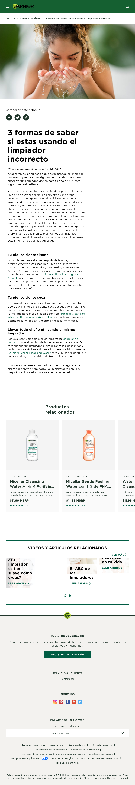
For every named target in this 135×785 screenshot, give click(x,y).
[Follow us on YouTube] (74, 701)
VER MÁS (118, 554)
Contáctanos (67, 678)
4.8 (27, 505)
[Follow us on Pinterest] (61, 701)
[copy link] (26, 117)
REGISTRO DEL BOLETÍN (67, 654)
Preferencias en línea (33, 745)
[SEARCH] (127, 6)
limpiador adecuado (63, 205)
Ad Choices (86, 778)
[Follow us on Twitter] (80, 701)
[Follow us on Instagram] (55, 701)
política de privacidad (116, 778)
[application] (67, 733)
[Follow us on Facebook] (68, 701)
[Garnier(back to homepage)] (22, 6)
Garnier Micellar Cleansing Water (29, 352)
